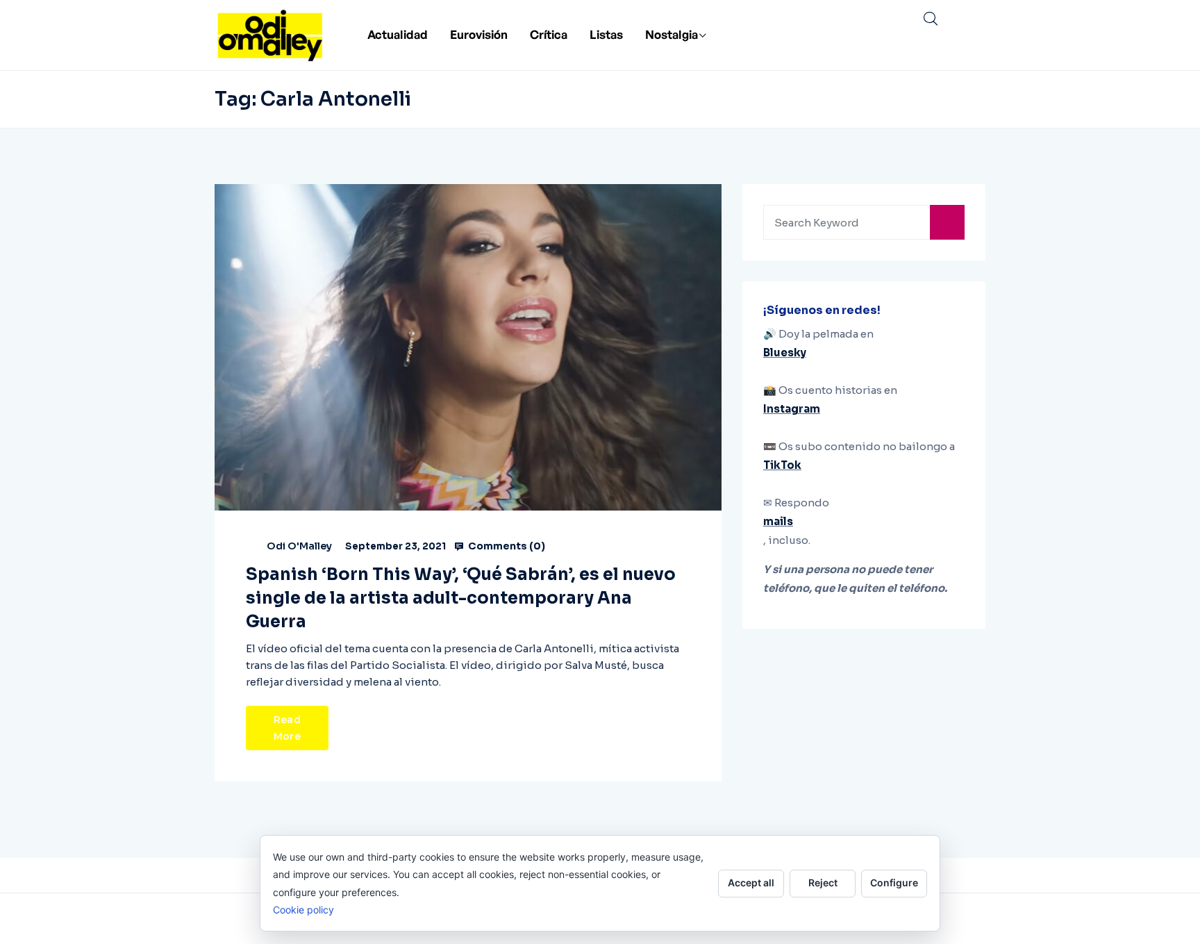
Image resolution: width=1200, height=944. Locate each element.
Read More (287, 728)
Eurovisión (479, 34)
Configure (894, 882)
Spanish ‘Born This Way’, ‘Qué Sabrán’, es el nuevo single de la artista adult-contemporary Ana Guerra (461, 598)
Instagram (791, 408)
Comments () (505, 546)
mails (778, 521)
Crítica (548, 34)
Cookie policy (303, 910)
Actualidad (397, 34)
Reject (823, 882)
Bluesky (784, 352)
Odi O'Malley (299, 546)
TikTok (782, 465)
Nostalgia (671, 34)
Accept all (751, 882)
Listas (606, 34)
